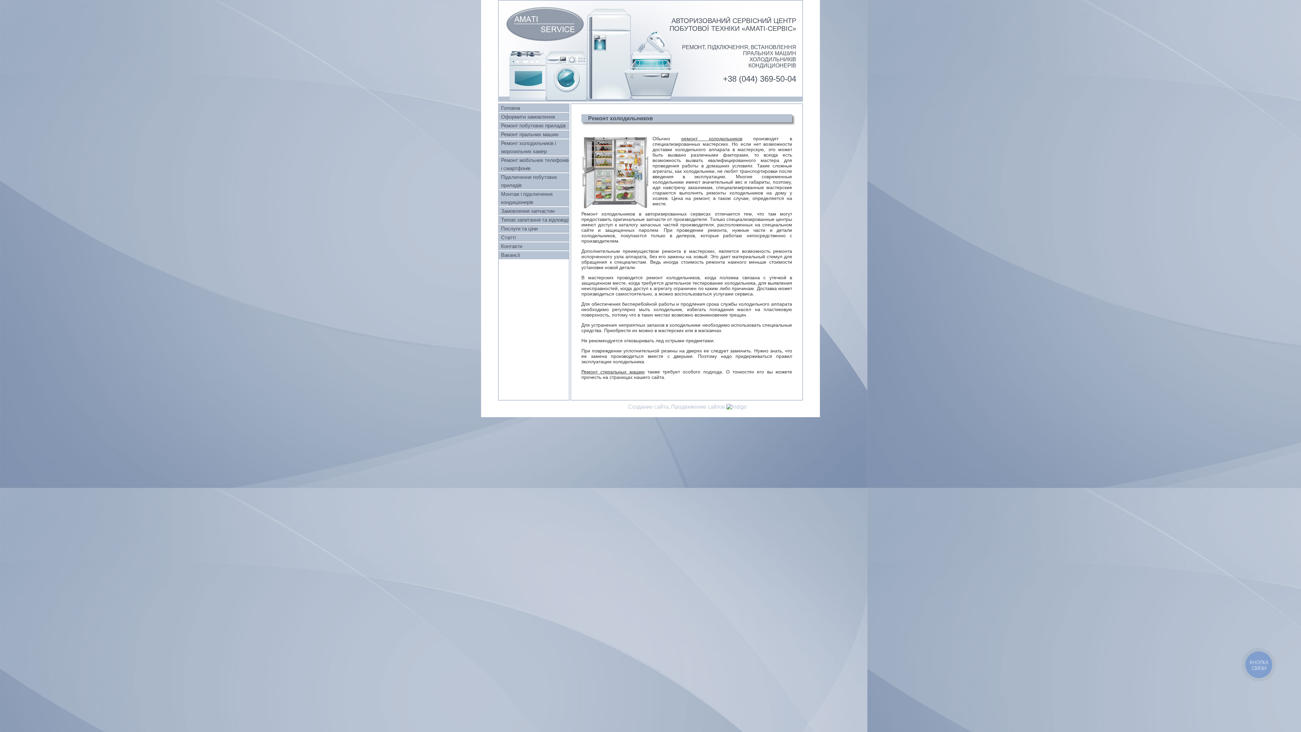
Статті (508, 237)
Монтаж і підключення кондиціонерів (527, 198)
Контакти (511, 246)
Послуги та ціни (519, 228)
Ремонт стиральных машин (613, 371)
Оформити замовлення (528, 117)
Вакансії (510, 255)
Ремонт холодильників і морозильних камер (528, 147)
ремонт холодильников (711, 138)
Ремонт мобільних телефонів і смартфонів (535, 164)
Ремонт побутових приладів (533, 125)
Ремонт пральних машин (529, 134)
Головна (510, 108)
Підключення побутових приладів (529, 181)
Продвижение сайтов (698, 407)
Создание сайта (648, 407)
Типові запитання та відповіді (535, 220)
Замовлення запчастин (528, 211)
